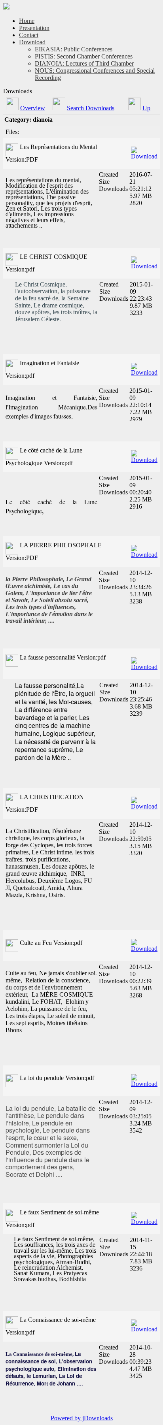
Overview (32, 108)
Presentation (34, 28)
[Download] (144, 151)
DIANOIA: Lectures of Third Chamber (84, 63)
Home (26, 20)
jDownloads (97, 1418)
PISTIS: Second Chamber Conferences (84, 56)
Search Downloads (90, 108)
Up (146, 108)
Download (32, 42)
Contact (28, 35)
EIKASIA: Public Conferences (73, 49)
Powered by (66, 1418)
